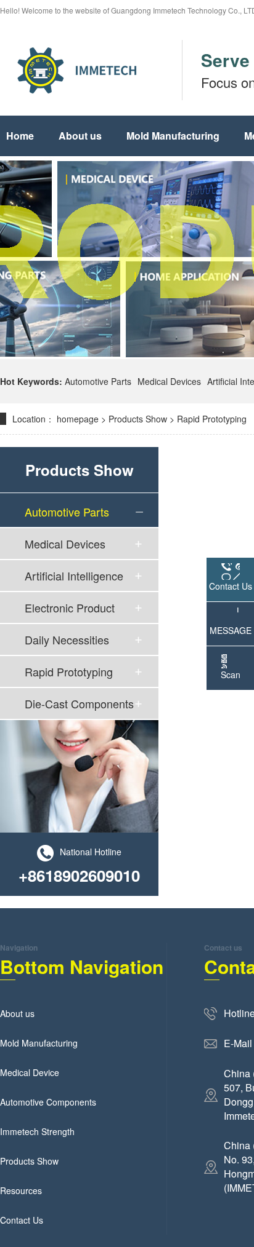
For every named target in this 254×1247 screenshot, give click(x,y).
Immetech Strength (37, 1131)
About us (80, 136)
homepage (78, 419)
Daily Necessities (67, 639)
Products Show (138, 419)
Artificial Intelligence (74, 576)
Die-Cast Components (79, 703)
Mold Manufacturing (172, 136)
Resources (21, 1190)
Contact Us (21, 1220)
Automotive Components (48, 1102)
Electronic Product (70, 608)
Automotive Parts (98, 381)
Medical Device (29, 1072)
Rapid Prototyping (212, 419)
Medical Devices (169, 381)
